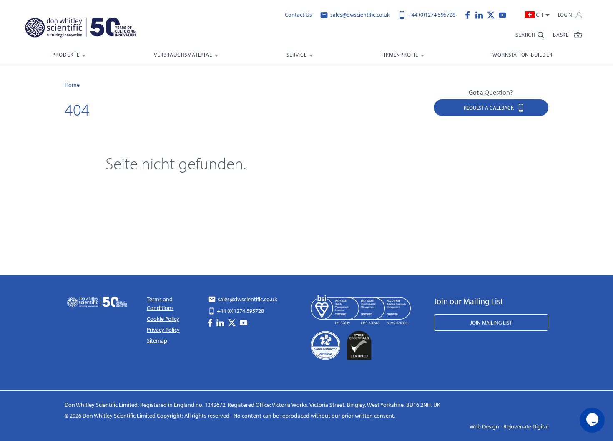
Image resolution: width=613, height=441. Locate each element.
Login (565, 14)
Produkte (65, 54)
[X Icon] (493, 14)
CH (539, 14)
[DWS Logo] (90, 29)
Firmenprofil (399, 54)
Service (296, 54)
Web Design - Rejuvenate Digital (509, 426)
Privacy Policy (163, 329)
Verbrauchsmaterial (183, 54)
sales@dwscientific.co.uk (359, 14)
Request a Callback (489, 107)
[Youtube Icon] (502, 14)
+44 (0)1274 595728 (431, 14)
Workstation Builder (522, 54)
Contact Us (298, 14)
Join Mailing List (491, 322)
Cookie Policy (163, 319)
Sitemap (157, 340)
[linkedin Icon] (481, 14)
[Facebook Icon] (469, 14)
